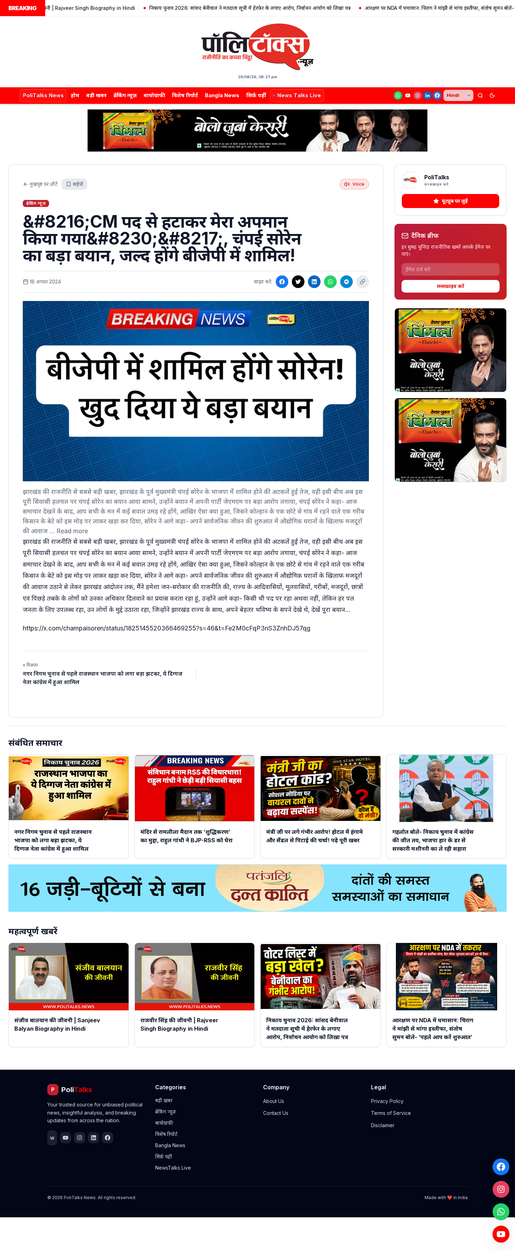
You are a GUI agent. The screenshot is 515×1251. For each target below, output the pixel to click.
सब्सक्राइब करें (450, 286)
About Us (273, 1101)
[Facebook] (437, 95)
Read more (72, 531)
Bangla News (222, 95)
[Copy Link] (362, 281)
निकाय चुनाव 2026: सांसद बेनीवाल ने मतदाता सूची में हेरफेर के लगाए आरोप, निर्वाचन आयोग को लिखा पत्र (213, 8)
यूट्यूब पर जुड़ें (455, 201)
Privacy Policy (387, 1101)
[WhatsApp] (398, 95)
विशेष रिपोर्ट (185, 95)
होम (75, 95)
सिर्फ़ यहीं (256, 95)
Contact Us (275, 1113)
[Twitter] (298, 281)
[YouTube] (408, 95)
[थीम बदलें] (492, 95)
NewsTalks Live (173, 1168)
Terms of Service (391, 1113)
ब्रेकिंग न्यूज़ (125, 95)
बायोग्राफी (154, 95)
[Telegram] (346, 281)
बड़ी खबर (96, 95)
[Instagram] (417, 95)
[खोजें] (480, 95)
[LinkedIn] (427, 95)
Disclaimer (382, 1125)
